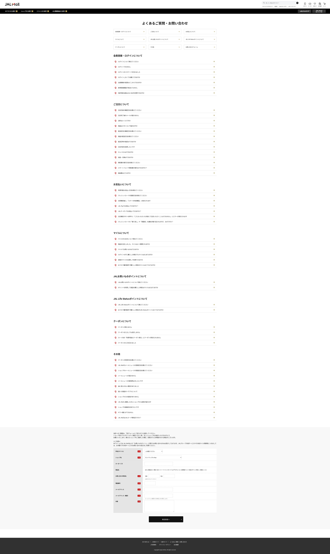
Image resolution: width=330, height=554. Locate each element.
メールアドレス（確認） (122, 495)
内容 (117, 501)
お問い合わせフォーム (192, 47)
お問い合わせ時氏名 (121, 476)
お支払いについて (190, 31)
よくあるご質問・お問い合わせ (178, 542)
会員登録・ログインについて (123, 31)
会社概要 (176, 544)
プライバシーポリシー (165, 544)
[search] (297, 3)
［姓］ (146, 476)
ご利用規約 (153, 544)
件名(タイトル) (120, 451)
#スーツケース (292, 6)
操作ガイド (164, 542)
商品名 (117, 470)
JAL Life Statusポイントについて (195, 39)
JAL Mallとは (145, 542)
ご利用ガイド (155, 542)
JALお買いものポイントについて (159, 39)
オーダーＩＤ (119, 463)
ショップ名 (119, 457)
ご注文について (154, 31)
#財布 (276, 6)
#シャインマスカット (268, 6)
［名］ (161, 476)
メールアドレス (120, 489)
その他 (152, 47)
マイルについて (119, 39)
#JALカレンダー (283, 6)
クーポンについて (120, 47)
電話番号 (118, 483)
